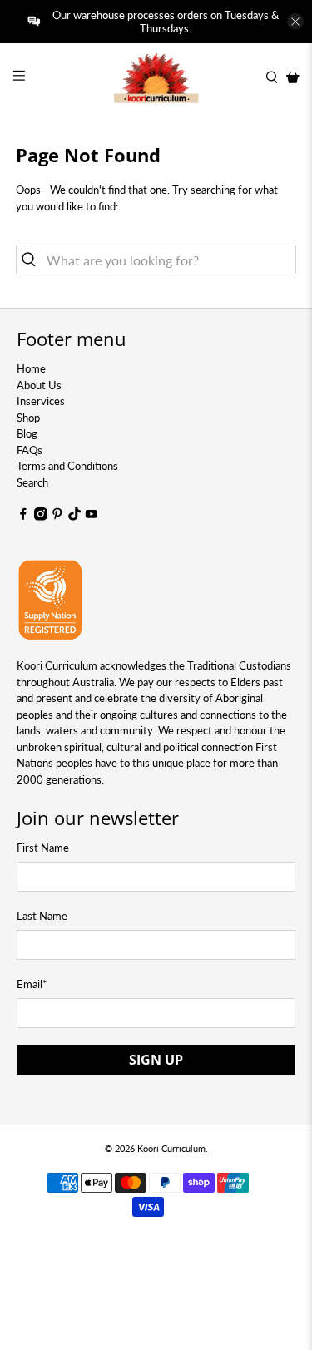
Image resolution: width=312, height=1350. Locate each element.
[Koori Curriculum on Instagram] (40, 516)
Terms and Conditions (67, 465)
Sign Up (156, 1060)
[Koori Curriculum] (156, 77)
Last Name (42, 915)
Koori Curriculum (171, 1148)
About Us (39, 385)
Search (32, 482)
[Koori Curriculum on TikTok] (75, 516)
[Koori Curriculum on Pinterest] (57, 516)
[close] (295, 21)
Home (31, 368)
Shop (28, 417)
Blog (27, 433)
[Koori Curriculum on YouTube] (91, 516)
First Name (43, 847)
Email (32, 984)
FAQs (29, 450)
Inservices (41, 401)
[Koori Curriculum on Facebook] (23, 516)
